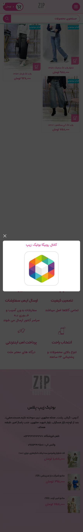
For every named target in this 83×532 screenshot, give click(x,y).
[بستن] (5, 236)
